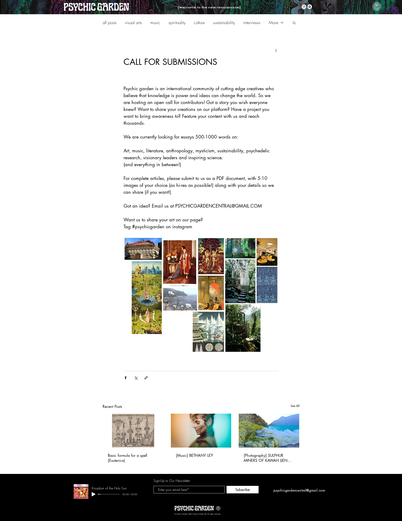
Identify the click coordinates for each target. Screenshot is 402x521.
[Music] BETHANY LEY (194, 455)
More (273, 22)
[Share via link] (146, 378)
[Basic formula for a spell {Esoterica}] (133, 431)
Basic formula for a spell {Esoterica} (127, 458)
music (155, 22)
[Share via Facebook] (126, 378)
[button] (377, 6)
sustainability (224, 22)
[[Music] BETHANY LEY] (201, 431)
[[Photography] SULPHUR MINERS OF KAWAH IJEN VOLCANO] (269, 431)
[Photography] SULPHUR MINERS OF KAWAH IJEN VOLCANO (265, 458)
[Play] (93, 494)
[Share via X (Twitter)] (136, 378)
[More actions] (275, 50)
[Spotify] (309, 6)
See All (295, 406)
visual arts (133, 22)
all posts (110, 22)
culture (199, 22)
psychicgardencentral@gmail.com (299, 490)
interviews (251, 22)
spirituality (177, 22)
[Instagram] (304, 6)
